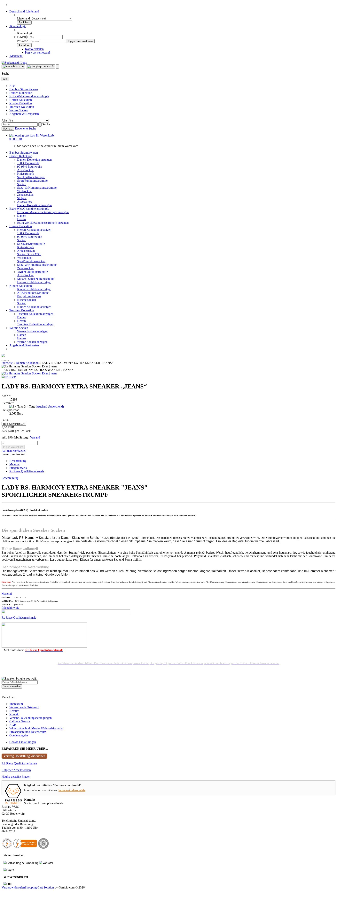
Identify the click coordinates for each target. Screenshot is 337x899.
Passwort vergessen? (37, 52)
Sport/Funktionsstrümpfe (32, 180)
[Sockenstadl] (14, 62)
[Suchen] (40, 124)
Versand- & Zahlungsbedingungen (30, 717)
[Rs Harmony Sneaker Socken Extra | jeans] (29, 373)
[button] (24, 11)
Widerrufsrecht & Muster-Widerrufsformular (36, 728)
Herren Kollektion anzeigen (34, 229)
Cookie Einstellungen (22, 742)
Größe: (6, 420)
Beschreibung (17, 460)
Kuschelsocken (26, 299)
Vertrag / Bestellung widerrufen (24, 756)
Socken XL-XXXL (29, 254)
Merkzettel (16, 56)
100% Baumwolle (28, 163)
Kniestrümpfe (25, 173)
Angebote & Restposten (24, 113)
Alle (12, 85)
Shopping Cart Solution (39, 887)
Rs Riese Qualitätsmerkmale (26, 471)
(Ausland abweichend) (50, 406)
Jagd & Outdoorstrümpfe (32, 271)
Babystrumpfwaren (29, 296)
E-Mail (21, 37)
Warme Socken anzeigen (32, 331)
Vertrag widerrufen (13, 887)
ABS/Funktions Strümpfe (33, 292)
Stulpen (22, 198)
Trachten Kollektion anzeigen (35, 313)
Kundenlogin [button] (17, 26)
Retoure (14, 710)
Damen (21, 215)
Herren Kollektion (20, 99)
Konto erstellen (34, 49)
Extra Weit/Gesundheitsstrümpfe (29, 96)
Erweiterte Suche (25, 128)
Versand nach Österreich (24, 707)
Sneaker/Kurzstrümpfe (31, 177)
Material (14, 464)
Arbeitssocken (26, 250)
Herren (21, 219)
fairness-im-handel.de (72, 790)
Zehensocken (25, 194)
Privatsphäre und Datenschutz (27, 731)
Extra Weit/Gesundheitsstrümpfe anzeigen (43, 212)
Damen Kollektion (20, 92)
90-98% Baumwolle (29, 166)
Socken (21, 184)
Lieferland (24, 18)
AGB (12, 724)
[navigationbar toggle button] (13, 66)
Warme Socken (18, 110)
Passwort (22, 41)
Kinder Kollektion (20, 103)
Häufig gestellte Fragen (16, 776)
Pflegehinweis (18, 467)
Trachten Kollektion (21, 106)
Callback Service (19, 721)
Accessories (24, 201)
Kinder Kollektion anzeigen (34, 289)
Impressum (16, 703)
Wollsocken (24, 191)
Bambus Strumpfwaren (23, 89)
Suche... (47, 124)
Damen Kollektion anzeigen (34, 159)
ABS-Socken (25, 170)
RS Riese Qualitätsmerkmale (19, 763)
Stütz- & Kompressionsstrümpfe (37, 187)
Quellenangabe (18, 735)
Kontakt (14, 714)
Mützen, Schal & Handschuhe (35, 278)
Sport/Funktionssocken (31, 261)
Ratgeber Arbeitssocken (16, 770)
